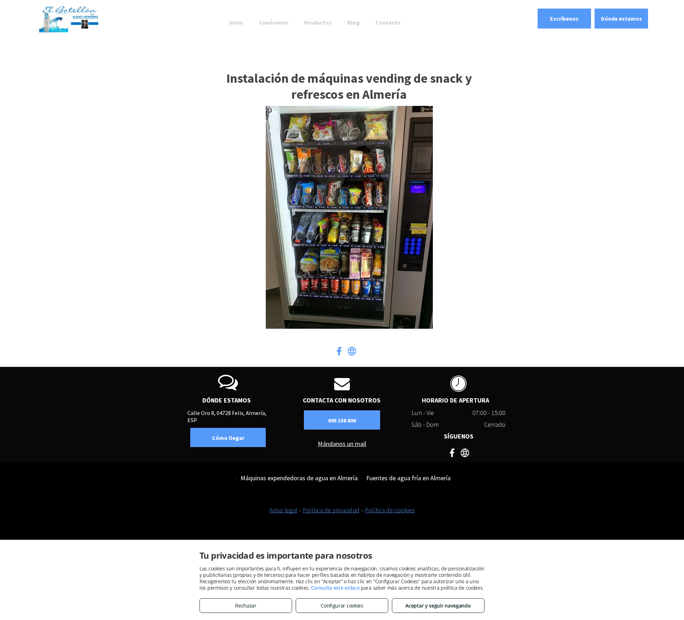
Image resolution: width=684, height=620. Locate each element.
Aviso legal (283, 510)
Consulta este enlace (335, 587)
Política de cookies (390, 510)
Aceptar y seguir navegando (438, 605)
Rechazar (245, 605)
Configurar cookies (342, 605)
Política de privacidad (331, 510)
